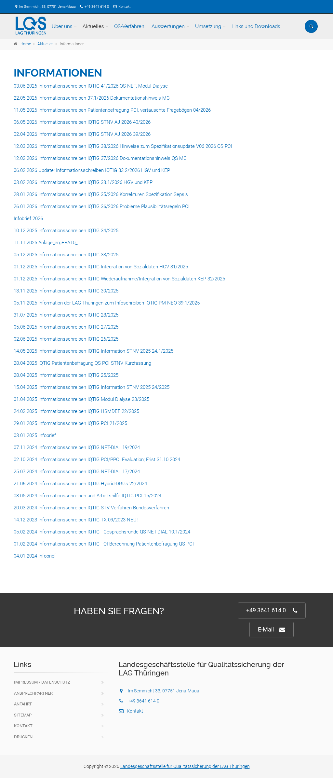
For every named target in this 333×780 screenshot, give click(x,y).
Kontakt (124, 7)
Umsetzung (208, 26)
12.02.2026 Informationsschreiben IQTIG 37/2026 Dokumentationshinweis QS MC (100, 158)
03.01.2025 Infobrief (35, 435)
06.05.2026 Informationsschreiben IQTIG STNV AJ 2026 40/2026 (82, 122)
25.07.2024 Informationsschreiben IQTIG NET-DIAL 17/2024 (77, 472)
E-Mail (266, 629)
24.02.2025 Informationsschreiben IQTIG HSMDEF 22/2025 (76, 411)
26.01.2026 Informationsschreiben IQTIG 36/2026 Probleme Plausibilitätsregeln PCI (102, 206)
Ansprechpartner (33, 693)
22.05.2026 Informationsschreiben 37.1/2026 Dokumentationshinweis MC (92, 98)
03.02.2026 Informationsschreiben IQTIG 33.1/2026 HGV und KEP (84, 182)
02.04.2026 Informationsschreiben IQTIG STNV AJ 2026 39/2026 (82, 134)
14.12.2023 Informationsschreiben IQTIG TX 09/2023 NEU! (76, 520)
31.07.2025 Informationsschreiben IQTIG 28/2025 (66, 315)
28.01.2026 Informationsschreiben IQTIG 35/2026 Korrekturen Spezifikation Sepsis (101, 194)
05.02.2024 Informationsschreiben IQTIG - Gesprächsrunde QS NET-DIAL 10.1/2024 (102, 532)
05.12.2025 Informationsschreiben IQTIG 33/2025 (66, 255)
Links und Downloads (256, 26)
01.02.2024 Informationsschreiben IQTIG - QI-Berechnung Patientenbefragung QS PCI (104, 544)
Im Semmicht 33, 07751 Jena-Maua (47, 7)
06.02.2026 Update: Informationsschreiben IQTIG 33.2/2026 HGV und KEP (92, 170)
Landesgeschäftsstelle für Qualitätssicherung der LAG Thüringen (185, 766)
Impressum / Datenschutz (42, 682)
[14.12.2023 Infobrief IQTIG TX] (14, 568)
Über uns (62, 26)
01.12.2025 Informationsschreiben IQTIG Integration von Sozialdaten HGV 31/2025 (101, 267)
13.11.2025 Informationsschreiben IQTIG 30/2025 (66, 291)
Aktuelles (93, 26)
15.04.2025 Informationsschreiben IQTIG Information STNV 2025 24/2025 (91, 387)
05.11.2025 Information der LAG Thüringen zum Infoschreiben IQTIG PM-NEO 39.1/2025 (107, 303)
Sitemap (23, 715)
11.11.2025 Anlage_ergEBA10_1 (47, 243)
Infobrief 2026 (28, 218)
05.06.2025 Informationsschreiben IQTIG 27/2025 (66, 327)
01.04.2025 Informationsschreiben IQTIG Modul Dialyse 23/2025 (81, 399)
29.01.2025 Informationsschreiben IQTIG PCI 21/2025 (70, 423)
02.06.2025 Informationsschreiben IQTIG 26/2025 (66, 339)
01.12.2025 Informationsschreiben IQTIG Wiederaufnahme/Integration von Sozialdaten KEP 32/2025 (119, 279)
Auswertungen (168, 26)
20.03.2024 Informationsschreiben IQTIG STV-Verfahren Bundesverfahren (91, 508)
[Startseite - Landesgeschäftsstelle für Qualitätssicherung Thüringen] (31, 25)
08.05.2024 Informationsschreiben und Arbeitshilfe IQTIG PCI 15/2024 (87, 496)
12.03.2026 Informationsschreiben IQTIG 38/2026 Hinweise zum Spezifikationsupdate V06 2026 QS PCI (123, 146)
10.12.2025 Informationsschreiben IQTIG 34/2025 (66, 231)
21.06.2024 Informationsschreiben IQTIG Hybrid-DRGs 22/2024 (80, 484)
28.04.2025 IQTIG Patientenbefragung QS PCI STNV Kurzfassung (83, 363)
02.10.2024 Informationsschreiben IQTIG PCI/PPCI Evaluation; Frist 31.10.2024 (97, 459)
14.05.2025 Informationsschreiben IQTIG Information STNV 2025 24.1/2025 (93, 351)
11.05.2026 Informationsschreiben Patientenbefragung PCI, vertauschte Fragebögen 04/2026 (112, 110)
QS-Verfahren (129, 26)
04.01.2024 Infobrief (35, 556)
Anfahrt (23, 704)
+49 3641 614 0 (97, 7)
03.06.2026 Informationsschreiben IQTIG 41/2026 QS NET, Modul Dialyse (91, 86)
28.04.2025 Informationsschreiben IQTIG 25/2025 (66, 375)
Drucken (23, 736)
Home (25, 44)
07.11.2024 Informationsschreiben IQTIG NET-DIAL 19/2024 (77, 447)
